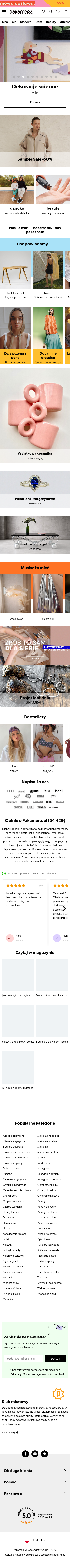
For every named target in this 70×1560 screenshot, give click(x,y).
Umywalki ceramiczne (49, 1283)
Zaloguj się (44, 11)
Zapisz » (55, 1359)
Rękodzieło (43, 1239)
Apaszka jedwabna (13, 1136)
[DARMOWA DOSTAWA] (35, 3)
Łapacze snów (11, 1283)
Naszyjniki (43, 1168)
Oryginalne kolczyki (48, 1195)
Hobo (6, 1228)
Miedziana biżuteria (48, 1152)
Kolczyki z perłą (11, 1250)
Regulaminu (58, 1554)
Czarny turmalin (11, 1212)
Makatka (8, 1299)
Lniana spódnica (12, 1288)
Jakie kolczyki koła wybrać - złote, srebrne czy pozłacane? (18, 995)
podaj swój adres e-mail (21, 1358)
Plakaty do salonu (47, 1217)
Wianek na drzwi (46, 1294)
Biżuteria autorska (13, 1146)
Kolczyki (7, 1245)
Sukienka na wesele (48, 1250)
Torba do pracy (45, 1261)
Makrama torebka (47, 1141)
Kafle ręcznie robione (14, 1234)
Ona (5, 22)
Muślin (41, 1157)
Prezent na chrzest (47, 1234)
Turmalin (42, 1277)
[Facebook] (25, 1453)
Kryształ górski (11, 1261)
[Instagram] (35, 1453)
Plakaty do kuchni (47, 1206)
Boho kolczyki (11, 1168)
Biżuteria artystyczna (14, 1141)
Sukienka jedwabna (48, 1245)
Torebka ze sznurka (48, 1272)
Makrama (42, 1146)
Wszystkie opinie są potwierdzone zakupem (31, 873)
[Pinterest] (44, 1453)
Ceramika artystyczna (15, 1179)
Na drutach (43, 1163)
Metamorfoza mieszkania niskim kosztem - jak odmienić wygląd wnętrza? (52, 995)
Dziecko (26, 22)
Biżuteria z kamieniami (15, 1157)
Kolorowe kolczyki (13, 1255)
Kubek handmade (13, 1272)
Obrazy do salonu (47, 1190)
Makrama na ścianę (48, 1136)
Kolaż (6, 1239)
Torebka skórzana (47, 1266)
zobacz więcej (10, 1432)
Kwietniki (8, 1277)
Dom (38, 22)
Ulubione (58, 11)
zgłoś (40, 885)
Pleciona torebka (46, 1228)
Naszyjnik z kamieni (48, 1174)
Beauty (51, 22)
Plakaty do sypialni (47, 1223)
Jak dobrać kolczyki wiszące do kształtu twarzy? (18, 1088)
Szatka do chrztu (46, 1255)
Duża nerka (9, 1217)
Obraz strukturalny (47, 1185)
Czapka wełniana (12, 1206)
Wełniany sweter (46, 1288)
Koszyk (66, 11)
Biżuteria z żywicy (12, 1163)
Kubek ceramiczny (13, 1266)
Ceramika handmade (14, 1185)
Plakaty (41, 1201)
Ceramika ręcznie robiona (17, 1190)
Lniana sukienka (12, 1294)
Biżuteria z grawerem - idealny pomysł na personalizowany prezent (52, 1042)
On (14, 22)
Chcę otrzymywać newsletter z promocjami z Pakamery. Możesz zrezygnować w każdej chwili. (37, 1371)
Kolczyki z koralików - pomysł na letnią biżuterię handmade (18, 1042)
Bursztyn (7, 1174)
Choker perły (10, 1195)
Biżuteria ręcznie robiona (16, 1152)
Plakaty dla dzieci (47, 1212)
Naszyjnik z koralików (49, 1179)
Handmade (9, 1223)
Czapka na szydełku (14, 1201)
